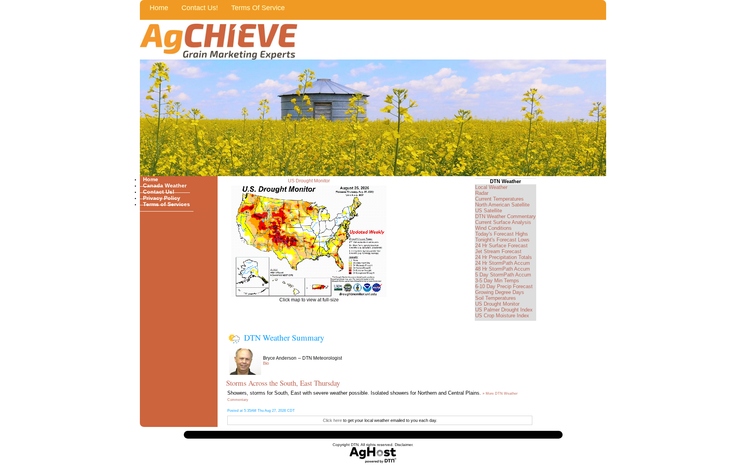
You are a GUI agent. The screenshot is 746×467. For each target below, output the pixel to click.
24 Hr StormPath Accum (502, 263)
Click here (332, 420)
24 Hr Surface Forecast (501, 245)
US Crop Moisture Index (502, 315)
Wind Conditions (493, 228)
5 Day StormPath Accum (503, 275)
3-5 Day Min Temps (497, 280)
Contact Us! (199, 8)
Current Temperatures (499, 199)
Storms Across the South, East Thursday (283, 383)
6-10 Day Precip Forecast (504, 286)
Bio (266, 363)
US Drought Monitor (309, 181)
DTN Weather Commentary (505, 216)
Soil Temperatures (495, 298)
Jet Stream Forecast (498, 251)
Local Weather (491, 187)
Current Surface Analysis (503, 222)
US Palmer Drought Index (504, 310)
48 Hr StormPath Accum (502, 269)
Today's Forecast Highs (501, 234)
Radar (481, 193)
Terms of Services (166, 204)
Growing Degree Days (499, 292)
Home (159, 8)
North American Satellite (502, 205)
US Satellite (488, 210)
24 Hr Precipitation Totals (503, 257)
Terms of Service (258, 8)
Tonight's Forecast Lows (502, 240)
